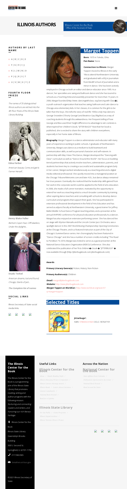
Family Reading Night (55, 376)
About (42, 376)
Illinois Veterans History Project (52, 420)
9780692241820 (86, 321)
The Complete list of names (22, 288)
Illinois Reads (45, 387)
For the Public (45, 412)
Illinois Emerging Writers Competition (54, 379)
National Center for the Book (99, 370)
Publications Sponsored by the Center (97, 379)
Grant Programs (59, 412)
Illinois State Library (55, 407)
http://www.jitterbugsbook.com (69, 284)
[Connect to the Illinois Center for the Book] (95, 25)
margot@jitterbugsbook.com (66, 280)
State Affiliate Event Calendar (94, 376)
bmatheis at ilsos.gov (21, 462)
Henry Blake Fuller (18, 218)
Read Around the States (92, 387)
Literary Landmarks (47, 391)
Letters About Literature (62, 387)
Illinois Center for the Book (56, 370)
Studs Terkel (16, 273)
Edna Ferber (15, 163)
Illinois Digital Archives (48, 416)
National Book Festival (48, 394)
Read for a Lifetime (47, 398)
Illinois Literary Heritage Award (52, 383)
